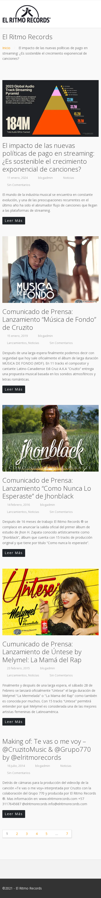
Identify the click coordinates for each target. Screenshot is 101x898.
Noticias (68, 178)
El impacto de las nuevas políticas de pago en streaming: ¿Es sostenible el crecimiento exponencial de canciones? (48, 157)
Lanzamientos (17, 343)
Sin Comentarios (18, 185)
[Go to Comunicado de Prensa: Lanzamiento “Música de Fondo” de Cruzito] (50, 269)
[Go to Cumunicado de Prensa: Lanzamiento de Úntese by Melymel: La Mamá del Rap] (50, 602)
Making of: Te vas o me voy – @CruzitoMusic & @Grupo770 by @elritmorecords (46, 749)
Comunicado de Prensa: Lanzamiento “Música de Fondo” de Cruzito (49, 319)
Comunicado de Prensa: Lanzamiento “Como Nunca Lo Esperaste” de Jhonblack (46, 488)
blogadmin (45, 178)
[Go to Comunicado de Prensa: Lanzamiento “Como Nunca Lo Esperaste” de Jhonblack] (50, 438)
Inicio (6, 48)
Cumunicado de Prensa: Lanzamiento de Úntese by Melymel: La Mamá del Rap (42, 651)
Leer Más (14, 220)
